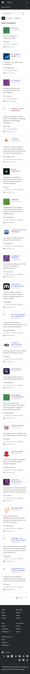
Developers (5, 629)
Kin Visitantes (16, 54)
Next (15, 601)
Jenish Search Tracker (18, 230)
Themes (18, 612)
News (3, 612)
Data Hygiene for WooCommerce (17, 396)
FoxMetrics (15, 139)
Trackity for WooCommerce (16, 343)
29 (20, 597)
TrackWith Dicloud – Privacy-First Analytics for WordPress (19, 569)
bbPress (5, 642)
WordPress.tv (6, 631)
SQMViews (15, 199)
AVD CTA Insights (17, 451)
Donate (19, 629)
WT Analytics (15, 80)
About (3, 610)
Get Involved (20, 623)
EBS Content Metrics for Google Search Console (18, 315)
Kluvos (13, 169)
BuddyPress (6, 645)
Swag (18, 631)
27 (13, 597)
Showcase (19, 610)
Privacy (4, 618)
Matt (4, 639)
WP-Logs (14, 28)
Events (18, 626)
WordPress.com (7, 637)
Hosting (4, 615)
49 (26, 597)
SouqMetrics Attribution (15, 257)
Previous (4, 597)
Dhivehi (7, 652)
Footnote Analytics (17, 425)
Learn (3, 623)
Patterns (18, 618)
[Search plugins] (23, 13)
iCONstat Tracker (17, 108)
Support (4, 626)
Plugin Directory (6, 7)
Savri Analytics (16, 369)
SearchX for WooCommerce (16, 480)
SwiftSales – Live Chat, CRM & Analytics (18, 539)
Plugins (18, 615)
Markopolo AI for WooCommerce (17, 285)
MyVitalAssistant (17, 508)
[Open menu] (27, 2)
